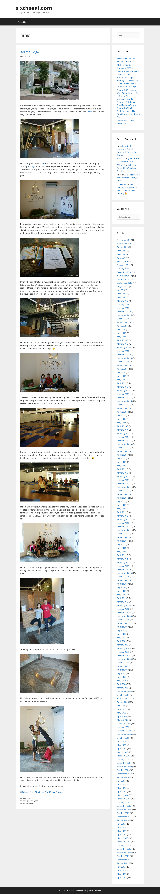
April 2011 (122, 555)
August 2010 (123, 583)
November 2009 (124, 616)
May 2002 (121, 874)
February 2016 (124, 347)
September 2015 (124, 365)
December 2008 (124, 655)
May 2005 (121, 745)
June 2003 (121, 827)
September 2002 (124, 859)
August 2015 (123, 368)
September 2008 (124, 666)
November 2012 (124, 487)
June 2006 (121, 709)
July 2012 (121, 501)
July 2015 (121, 372)
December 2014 (124, 397)
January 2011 (123, 566)
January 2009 (123, 652)
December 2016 (124, 311)
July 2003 (121, 823)
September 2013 (124, 451)
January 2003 (123, 845)
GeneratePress (95, 890)
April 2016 (122, 340)
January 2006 (123, 727)
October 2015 (123, 361)
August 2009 (123, 626)
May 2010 (121, 594)
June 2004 (121, 784)
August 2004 (123, 777)
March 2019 (122, 261)
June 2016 (121, 333)
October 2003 (123, 813)
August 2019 (123, 247)
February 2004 (124, 798)
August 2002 (123, 863)
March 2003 (122, 838)
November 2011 (124, 530)
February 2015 (124, 390)
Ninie (42, 163)
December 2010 (124, 569)
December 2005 (124, 730)
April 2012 (122, 512)
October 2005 (123, 738)
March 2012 (122, 515)
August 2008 (123, 669)
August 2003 (123, 820)
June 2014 (121, 419)
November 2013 (124, 444)
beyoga (31, 166)
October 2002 (123, 856)
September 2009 (124, 623)
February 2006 (124, 723)
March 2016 (122, 343)
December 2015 (124, 354)
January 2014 (123, 437)
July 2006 (121, 705)
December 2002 (124, 848)
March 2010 (122, 601)
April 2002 (122, 877)
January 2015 (123, 394)
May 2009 (121, 637)
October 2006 (123, 695)
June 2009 (121, 634)
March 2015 (122, 386)
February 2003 (124, 841)
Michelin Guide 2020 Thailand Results (127, 168)
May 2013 (121, 465)
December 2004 (124, 763)
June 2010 (121, 591)
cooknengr (122, 184)
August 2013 (123, 454)
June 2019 (121, 250)
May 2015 (121, 379)
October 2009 (123, 619)
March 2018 (122, 300)
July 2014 (121, 415)
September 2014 (124, 408)
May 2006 (121, 712)
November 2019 (124, 240)
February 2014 (124, 433)
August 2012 (123, 497)
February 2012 (124, 519)
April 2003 (122, 834)
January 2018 (123, 304)
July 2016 (121, 329)
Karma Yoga (29, 52)
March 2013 (122, 472)
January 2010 (123, 609)
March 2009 (122, 644)
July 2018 (121, 290)
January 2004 (123, 802)
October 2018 (123, 279)
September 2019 (124, 243)
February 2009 (124, 648)
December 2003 (124, 806)
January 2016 (123, 351)
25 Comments (28, 803)
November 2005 (124, 734)
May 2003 (121, 831)
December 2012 (124, 483)
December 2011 (124, 526)
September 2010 (124, 580)
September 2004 (124, 773)
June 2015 (121, 376)
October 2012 (123, 490)
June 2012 (121, 505)
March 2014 (122, 429)
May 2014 (121, 422)
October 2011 (123, 533)
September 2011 (124, 537)
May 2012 (121, 508)
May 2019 (121, 254)
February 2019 (124, 265)
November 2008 (124, 659)
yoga (36, 801)
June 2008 (121, 677)
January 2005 (123, 759)
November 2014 (124, 401)
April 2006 (122, 716)
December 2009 (124, 612)
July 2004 (121, 780)
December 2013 (124, 440)
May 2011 (121, 551)
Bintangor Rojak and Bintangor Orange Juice (128, 177)
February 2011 (124, 562)
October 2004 (123, 770)
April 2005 (122, 748)
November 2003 (124, 809)
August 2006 (123, 702)
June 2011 (121, 548)
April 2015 (122, 383)
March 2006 (122, 720)
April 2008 (122, 684)
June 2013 (121, 462)
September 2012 (124, 494)
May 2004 (121, 788)
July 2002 (121, 866)
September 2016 (124, 322)
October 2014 (123, 404)
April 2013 (122, 469)
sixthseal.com (34, 7)
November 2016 (124, 315)
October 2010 (123, 576)
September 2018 (124, 283)
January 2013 (123, 480)
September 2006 (124, 698)
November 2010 (124, 573)
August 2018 (123, 286)
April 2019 (122, 258)
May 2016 (121, 336)
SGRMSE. (121, 158)
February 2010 (124, 605)
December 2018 (124, 272)
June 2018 (121, 293)
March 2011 (122, 558)
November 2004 (124, 766)
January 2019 (123, 268)
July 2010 (121, 587)
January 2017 (123, 308)
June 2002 (121, 870)
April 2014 (122, 426)
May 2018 (121, 297)
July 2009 (121, 630)
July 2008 (121, 673)
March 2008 (122, 687)
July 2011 (121, 544)
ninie (31, 801)
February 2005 (124, 755)
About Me (22, 22)
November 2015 (124, 358)
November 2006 (124, 691)
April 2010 (122, 598)
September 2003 (124, 816)
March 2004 (122, 795)
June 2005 (121, 741)
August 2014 (123, 411)
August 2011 (123, 540)
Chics (89, 111)
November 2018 (124, 275)
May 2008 (121, 680)
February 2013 (124, 476)
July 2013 (121, 458)
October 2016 (123, 318)
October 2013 (123, 447)
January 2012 (123, 523)
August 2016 (123, 326)
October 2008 (123, 662)
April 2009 (122, 641)
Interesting (27, 798)
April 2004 (122, 791)
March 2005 (122, 752)
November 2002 (124, 852)
